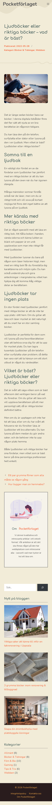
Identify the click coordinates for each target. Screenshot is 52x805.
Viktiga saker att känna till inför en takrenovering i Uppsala (23, 643)
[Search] (42, 587)
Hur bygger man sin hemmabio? (26, 484)
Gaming (8, 765)
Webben (9, 772)
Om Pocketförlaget (26, 796)
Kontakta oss (35, 793)
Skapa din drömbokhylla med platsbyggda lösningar (20, 731)
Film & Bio (10, 761)
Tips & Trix (10, 769)
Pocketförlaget (20, 4)
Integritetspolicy (18, 793)
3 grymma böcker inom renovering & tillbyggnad (25, 687)
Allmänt (8, 753)
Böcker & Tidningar (15, 757)
